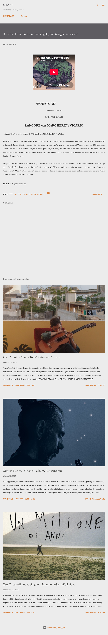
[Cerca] (97, 4)
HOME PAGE (8, 16)
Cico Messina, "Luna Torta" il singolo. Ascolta (31, 357)
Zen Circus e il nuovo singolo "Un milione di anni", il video (39, 584)
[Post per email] (48, 194)
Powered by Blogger (55, 627)
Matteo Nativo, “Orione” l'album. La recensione (32, 471)
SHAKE (8, 5)
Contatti (24, 16)
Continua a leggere (95, 385)
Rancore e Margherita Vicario (29, 194)
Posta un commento (25, 385)
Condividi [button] (97, 194)
